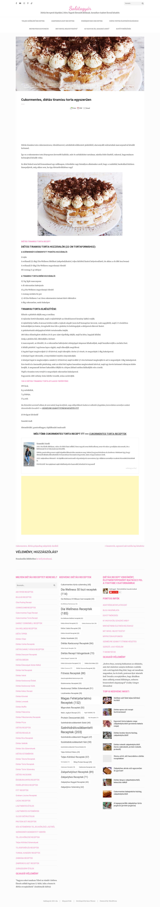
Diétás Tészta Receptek (25, 759)
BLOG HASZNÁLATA (111, 610)
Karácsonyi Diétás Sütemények (77, 688)
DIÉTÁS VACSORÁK (23, 774)
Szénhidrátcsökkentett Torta (51, 87)
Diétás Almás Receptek (69, 623)
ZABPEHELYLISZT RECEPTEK (62, 21)
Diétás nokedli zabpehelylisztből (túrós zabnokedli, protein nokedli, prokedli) (127, 746)
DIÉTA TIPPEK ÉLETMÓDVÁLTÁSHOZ (123, 21)
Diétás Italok (21, 675)
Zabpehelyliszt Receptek (77, 772)
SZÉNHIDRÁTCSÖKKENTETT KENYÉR (30, 832)
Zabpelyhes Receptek (74, 777)
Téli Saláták (65, 762)
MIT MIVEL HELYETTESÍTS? (66, 29)
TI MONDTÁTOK (109, 652)
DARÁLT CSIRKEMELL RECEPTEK (29, 623)
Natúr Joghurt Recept (70, 713)
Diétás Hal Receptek (24, 670)
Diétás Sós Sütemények (25, 748)
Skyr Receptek (93, 717)
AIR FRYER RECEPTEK (24, 592)
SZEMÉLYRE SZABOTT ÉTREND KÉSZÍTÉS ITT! (60, 408)
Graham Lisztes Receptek (26, 795)
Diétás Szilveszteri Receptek (71, 663)
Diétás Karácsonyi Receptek (77, 643)
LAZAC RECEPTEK (23, 801)
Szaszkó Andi (40, 84)
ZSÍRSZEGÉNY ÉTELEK (25, 868)
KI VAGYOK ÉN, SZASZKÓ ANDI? (96, 29)
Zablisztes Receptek (87, 767)
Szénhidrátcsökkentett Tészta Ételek (73, 747)
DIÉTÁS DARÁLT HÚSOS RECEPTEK (30, 649)
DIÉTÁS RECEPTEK (90, 84)
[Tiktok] (31, 3)
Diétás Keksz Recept (24, 691)
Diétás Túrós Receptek (25, 764)
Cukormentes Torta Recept (57, 84)
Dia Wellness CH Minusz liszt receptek (77, 599)
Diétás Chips (21, 639)
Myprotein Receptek (72, 707)
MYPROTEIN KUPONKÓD (39, 29)
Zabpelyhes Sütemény (72, 787)
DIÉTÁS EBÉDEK (22, 660)
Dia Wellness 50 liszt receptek (79, 592)
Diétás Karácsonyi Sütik (25, 686)
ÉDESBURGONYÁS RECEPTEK (27, 780)
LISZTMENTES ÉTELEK (25, 806)
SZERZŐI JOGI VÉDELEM (113, 647)
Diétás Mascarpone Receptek (70, 86)
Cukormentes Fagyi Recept (27, 613)
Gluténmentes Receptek (71, 683)
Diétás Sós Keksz (91, 663)
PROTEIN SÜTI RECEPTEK (26, 821)
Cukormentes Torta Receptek (107, 433)
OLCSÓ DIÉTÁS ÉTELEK (25, 816)
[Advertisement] (80, 126)
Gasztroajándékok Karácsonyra (72, 678)
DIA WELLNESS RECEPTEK (74, 84)
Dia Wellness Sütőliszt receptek (49, 86)
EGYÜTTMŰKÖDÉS (123, 29)
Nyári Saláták (89, 712)
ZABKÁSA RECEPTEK (24, 858)
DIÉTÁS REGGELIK (23, 733)
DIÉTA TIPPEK (21, 634)
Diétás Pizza (21, 722)
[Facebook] (16, 3)
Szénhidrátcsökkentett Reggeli (76, 737)
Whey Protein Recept (83, 762)
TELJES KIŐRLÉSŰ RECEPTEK (33, 21)
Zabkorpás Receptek (68, 767)
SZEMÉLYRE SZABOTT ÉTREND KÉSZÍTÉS (119, 641)
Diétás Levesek (22, 701)
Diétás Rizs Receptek (24, 738)
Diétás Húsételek (69, 638)
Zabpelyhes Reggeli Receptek (75, 782)
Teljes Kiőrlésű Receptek (75, 757)
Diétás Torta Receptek (104, 86)
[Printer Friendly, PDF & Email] (80, 108)
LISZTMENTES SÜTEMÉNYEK (27, 811)
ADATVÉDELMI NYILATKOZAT (115, 605)
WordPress (113, 901)
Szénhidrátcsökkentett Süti (32, 87)
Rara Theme (90, 901)
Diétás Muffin (21, 707)
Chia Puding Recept (24, 602)
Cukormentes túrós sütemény (76, 584)
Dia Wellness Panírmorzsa (69, 604)
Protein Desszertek (72, 717)
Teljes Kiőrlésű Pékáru (70, 752)
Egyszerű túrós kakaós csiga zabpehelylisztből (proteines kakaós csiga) (128, 723)
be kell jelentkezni (44, 559)
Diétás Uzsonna (66, 668)
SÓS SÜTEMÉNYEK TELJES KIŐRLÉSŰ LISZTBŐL (35, 827)
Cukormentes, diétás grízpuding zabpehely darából (37, 546)
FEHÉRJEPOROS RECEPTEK (92, 21)
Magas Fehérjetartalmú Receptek (76, 700)
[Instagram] (24, 3)
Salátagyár (80, 8)
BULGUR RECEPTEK (23, 597)
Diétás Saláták (21, 743)
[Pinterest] (28, 3)
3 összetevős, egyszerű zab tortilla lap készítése (124, 546)
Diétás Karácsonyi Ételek (26, 681)
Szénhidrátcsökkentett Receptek (123, 86)
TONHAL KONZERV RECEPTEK (28, 853)
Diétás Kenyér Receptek (68, 648)
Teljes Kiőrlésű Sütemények (27, 842)
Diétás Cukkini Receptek (71, 628)
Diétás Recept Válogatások (77, 653)
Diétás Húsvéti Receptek (70, 633)
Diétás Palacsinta (23, 712)
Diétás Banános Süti (89, 623)
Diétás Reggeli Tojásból (69, 658)
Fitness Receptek (73, 673)
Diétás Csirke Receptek (25, 644)
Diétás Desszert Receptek (26, 654)
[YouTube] (20, 3)
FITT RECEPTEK (22, 790)
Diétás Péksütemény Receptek (28, 717)
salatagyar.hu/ (131, 468)
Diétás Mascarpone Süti (88, 86)
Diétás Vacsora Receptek (85, 668)
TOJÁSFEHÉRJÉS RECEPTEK (27, 848)
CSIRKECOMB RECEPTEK (26, 608)
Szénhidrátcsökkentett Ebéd (76, 723)
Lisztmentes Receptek (71, 693)
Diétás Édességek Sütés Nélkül (28, 665)
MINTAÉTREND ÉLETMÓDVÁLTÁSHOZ (118, 626)
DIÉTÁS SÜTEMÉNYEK (103, 84)
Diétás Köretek (22, 696)
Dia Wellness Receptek (31, 86)
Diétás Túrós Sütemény (25, 769)
